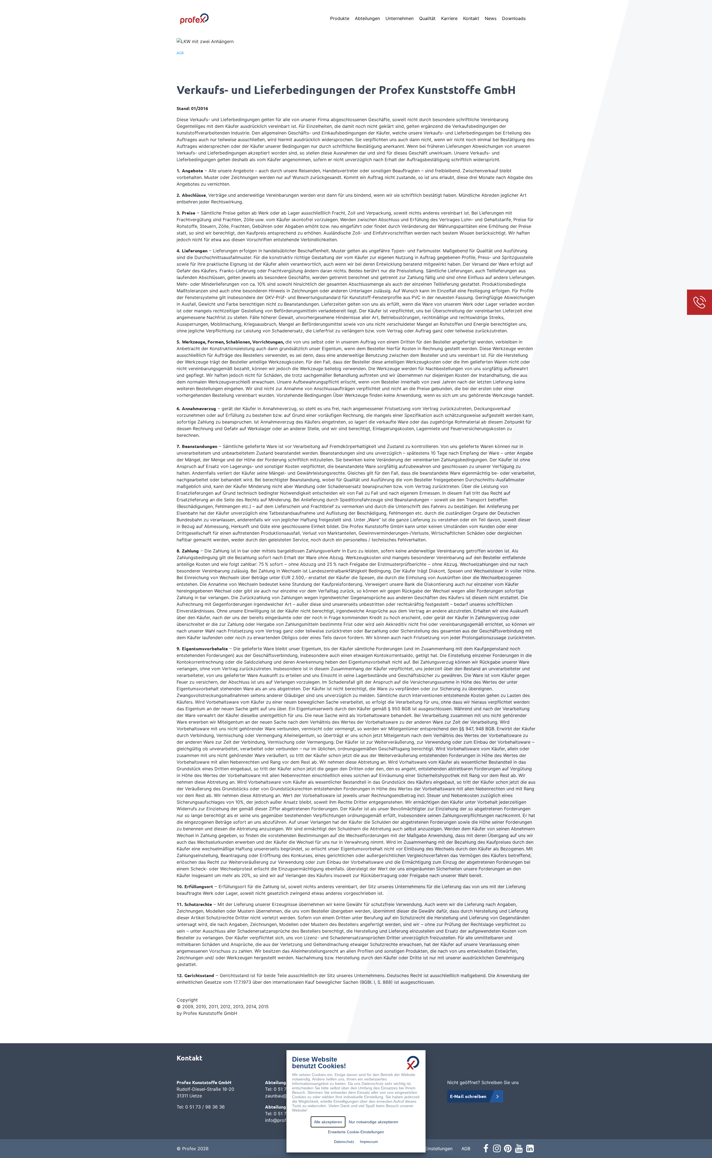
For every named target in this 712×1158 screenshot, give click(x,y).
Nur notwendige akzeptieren (373, 1122)
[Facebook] (485, 1148)
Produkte (339, 18)
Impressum (369, 1142)
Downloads (514, 18)
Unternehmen (399, 18)
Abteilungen (367, 18)
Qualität (427, 18)
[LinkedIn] (529, 1148)
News (490, 18)
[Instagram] (496, 1148)
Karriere (449, 18)
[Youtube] (519, 1148)
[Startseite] (194, 18)
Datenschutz (344, 1142)
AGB (180, 53)
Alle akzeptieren (328, 1122)
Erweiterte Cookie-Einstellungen (356, 1132)
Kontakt (471, 18)
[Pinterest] (507, 1148)
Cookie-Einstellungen (430, 1148)
